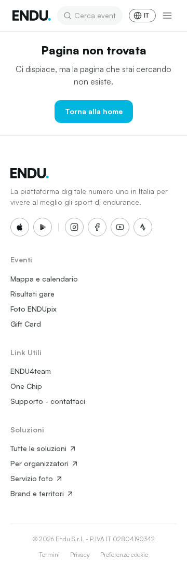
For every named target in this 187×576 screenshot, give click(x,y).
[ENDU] (31, 15)
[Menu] (167, 15)
